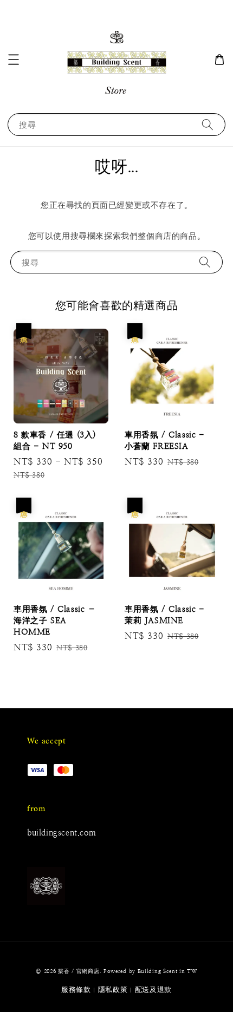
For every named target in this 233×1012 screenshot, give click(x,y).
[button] (13, 59)
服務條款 (76, 989)
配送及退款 (153, 989)
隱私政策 (113, 989)
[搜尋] (207, 124)
